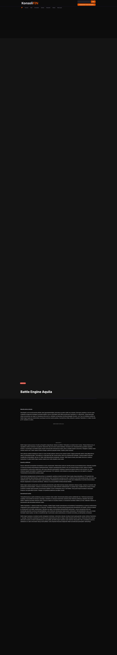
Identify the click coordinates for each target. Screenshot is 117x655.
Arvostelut (36, 7)
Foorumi (26, 7)
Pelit (31, 7)
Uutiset (42, 7)
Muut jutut (59, 7)
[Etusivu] (32, 3)
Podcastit (48, 7)
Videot (53, 7)
